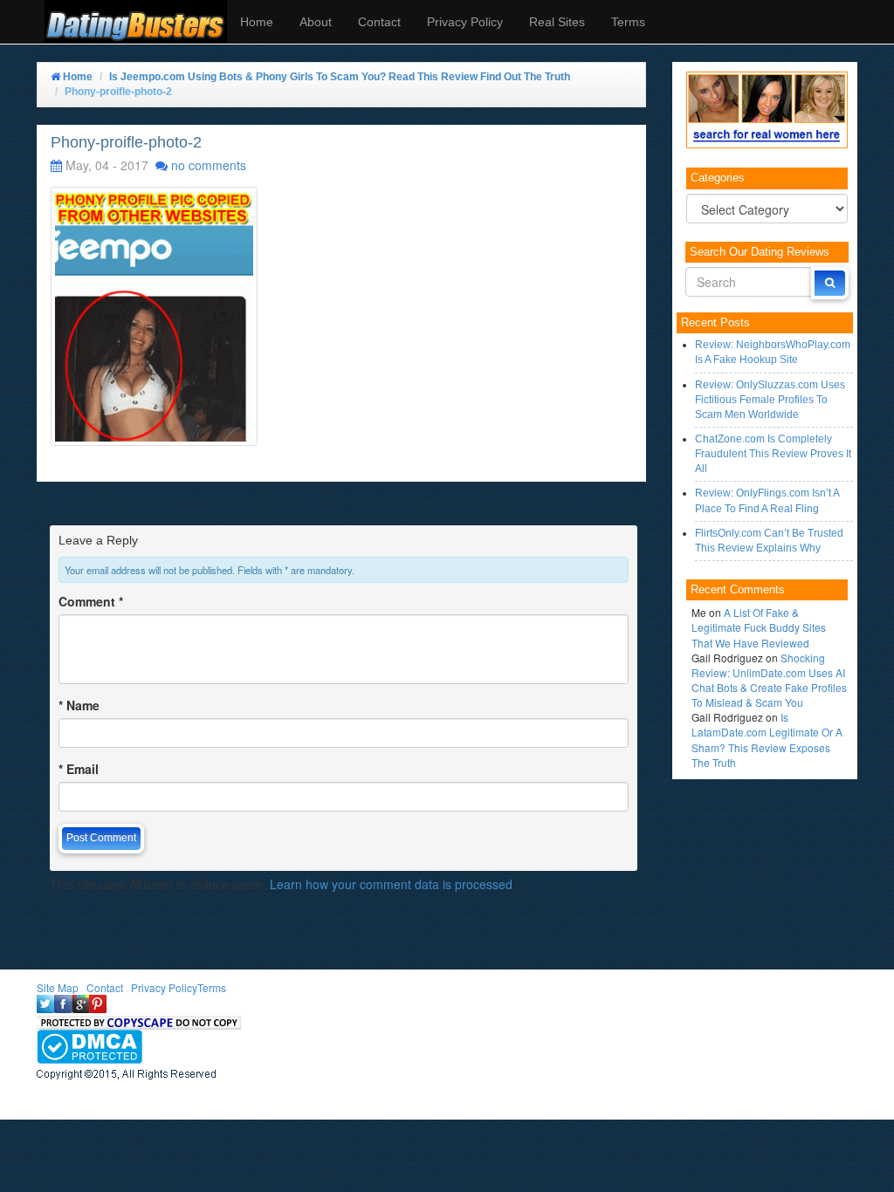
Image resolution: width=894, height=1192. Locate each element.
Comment (90, 601)
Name (79, 705)
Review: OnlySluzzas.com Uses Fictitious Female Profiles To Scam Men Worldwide (770, 400)
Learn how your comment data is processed (391, 884)
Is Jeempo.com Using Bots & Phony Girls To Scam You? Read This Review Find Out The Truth (339, 77)
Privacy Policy (465, 22)
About (315, 22)
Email (78, 769)
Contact (379, 22)
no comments (208, 165)
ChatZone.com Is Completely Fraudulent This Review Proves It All (773, 454)
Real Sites (557, 22)
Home (256, 22)
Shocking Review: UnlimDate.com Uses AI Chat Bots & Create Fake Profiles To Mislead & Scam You (769, 679)
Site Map (58, 987)
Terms (628, 22)
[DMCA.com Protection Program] (89, 1045)
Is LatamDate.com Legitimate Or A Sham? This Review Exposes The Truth (766, 739)
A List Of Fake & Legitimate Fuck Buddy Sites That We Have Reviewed (758, 627)
